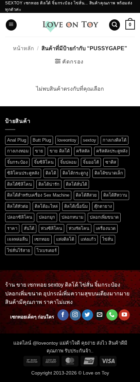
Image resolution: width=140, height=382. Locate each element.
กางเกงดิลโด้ (114, 140)
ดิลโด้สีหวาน (115, 195)
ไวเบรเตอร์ (47, 250)
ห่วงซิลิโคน (51, 228)
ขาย (39, 150)
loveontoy (66, 140)
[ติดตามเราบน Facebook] (63, 315)
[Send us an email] (99, 315)
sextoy (89, 140)
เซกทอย (42, 239)
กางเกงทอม (18, 150)
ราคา (12, 228)
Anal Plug (16, 140)
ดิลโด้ (51, 173)
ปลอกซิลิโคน (19, 217)
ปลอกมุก (47, 217)
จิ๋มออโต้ (91, 162)
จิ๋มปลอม (68, 162)
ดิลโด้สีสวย (86, 195)
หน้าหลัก (23, 48)
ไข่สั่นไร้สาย (18, 250)
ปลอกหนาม (72, 217)
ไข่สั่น (107, 239)
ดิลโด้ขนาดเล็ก (108, 173)
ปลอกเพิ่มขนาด (104, 217)
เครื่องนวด (106, 228)
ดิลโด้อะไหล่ (46, 206)
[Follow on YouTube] (124, 315)
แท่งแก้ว (88, 239)
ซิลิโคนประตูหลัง (23, 173)
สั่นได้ (29, 228)
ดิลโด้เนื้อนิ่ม (76, 206)
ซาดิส (110, 162)
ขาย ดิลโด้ (60, 150)
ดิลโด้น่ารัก (48, 184)
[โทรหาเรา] (112, 315)
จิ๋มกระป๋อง (17, 162)
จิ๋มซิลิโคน (44, 162)
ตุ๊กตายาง (103, 206)
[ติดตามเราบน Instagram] (75, 315)
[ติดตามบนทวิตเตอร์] (87, 315)
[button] (11, 25)
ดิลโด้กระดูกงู (75, 173)
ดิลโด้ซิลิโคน (19, 184)
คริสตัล (83, 150)
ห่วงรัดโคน (79, 228)
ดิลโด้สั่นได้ (76, 184)
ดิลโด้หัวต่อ (17, 206)
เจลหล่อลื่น (17, 239)
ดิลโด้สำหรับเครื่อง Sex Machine (38, 195)
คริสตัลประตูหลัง (111, 150)
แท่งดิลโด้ (65, 239)
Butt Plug (42, 140)
